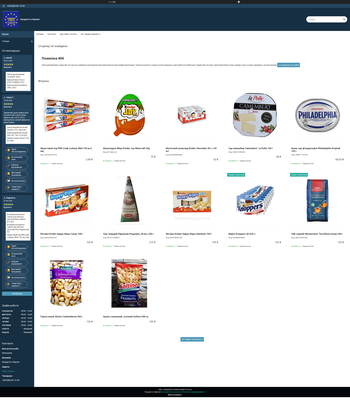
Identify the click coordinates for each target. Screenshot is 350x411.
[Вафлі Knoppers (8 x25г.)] (255, 200)
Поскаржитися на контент (171, 392)
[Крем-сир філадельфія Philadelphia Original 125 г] (317, 115)
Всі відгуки (17, 293)
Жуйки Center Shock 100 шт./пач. (18, 139)
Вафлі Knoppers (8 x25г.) (242, 234)
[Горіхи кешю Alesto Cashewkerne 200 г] (66, 283)
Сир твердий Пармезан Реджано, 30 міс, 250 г (128, 234)
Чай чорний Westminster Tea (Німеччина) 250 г (317, 234)
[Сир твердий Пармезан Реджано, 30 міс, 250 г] (129, 200)
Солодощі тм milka (289, 65)
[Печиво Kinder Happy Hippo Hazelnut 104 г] (192, 200)
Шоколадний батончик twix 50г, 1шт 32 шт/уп (17, 134)
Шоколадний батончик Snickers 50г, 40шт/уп (17, 128)
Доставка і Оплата (68, 34)
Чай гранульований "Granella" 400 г (15, 75)
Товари (5, 41)
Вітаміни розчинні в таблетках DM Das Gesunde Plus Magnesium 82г (18, 228)
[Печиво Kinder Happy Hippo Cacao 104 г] (66, 200)
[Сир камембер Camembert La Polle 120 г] (255, 115)
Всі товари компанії (89, 34)
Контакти (52, 34)
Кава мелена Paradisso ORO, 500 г (17, 86)
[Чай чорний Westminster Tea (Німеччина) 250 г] (317, 200)
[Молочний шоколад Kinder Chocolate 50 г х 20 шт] (192, 115)
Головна (39, 34)
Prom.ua (188, 389)
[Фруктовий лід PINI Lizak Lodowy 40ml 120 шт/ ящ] (66, 115)
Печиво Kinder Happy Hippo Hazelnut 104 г (189, 234)
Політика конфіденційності (194, 392)
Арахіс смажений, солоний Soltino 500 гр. (126, 316)
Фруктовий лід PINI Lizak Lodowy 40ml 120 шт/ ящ (18, 236)
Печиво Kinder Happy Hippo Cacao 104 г (61, 234)
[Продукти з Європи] (11, 19)
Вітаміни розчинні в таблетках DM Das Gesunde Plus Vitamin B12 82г (16, 218)
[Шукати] (344, 19)
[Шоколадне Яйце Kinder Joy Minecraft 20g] (129, 115)
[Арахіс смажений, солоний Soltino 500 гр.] (129, 283)
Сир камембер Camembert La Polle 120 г (251, 148)
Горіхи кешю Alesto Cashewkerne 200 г (61, 316)
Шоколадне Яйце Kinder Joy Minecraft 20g (126, 148)
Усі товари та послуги (191, 339)
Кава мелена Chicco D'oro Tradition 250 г (16, 81)
